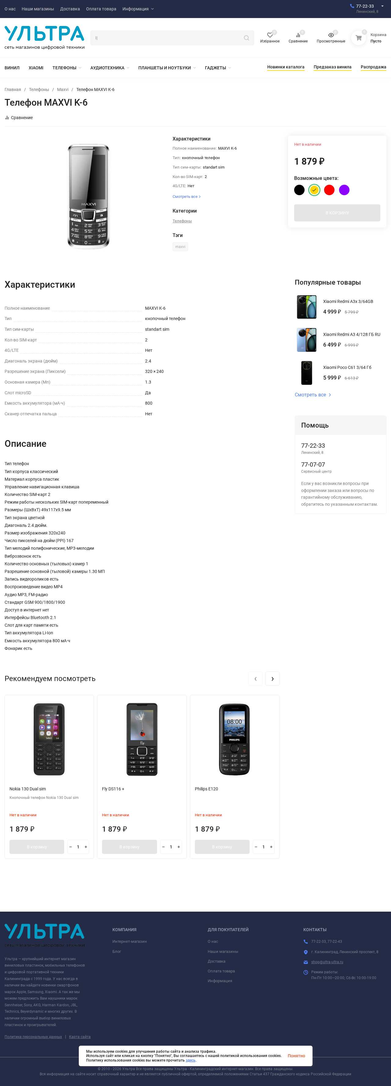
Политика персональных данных (33, 1037)
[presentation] (255, 679)
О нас (213, 941)
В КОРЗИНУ (337, 212)
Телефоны (39, 89)
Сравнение (22, 117)
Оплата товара (221, 971)
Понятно (296, 1055)
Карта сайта (80, 1037)
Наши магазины (223, 951)
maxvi (180, 247)
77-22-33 (365, 6)
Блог (116, 951)
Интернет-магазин (129, 941)
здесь (191, 1060)
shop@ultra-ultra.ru (327, 962)
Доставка (216, 961)
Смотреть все (310, 394)
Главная (13, 89)
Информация (220, 980)
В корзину (37, 846)
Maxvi (62, 89)
